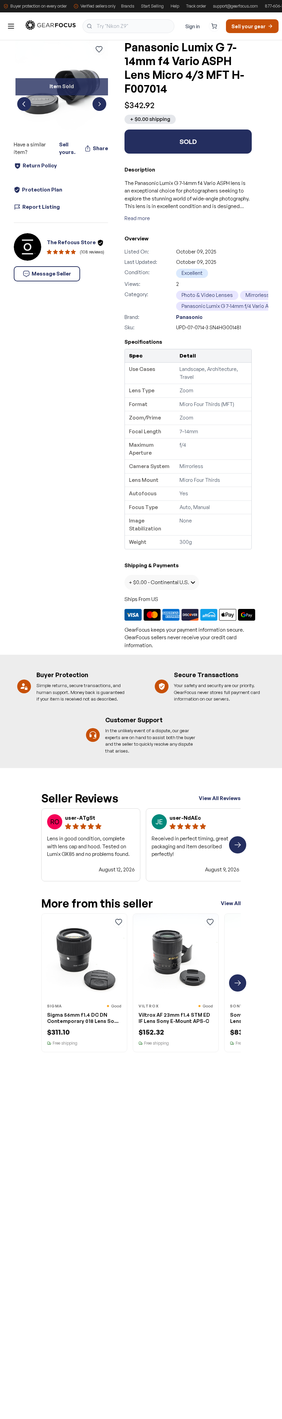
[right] (238, 845)
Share (100, 148)
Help (175, 6)
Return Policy (40, 165)
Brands (127, 6)
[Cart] (214, 26)
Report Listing (41, 207)
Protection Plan (42, 189)
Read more (137, 218)
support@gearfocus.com (235, 6)
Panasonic (189, 317)
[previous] (24, 104)
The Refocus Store (71, 242)
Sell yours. (67, 148)
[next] (99, 104)
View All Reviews (220, 798)
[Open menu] (11, 26)
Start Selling (152, 6)
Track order (196, 6)
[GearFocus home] (50, 26)
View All (231, 903)
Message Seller (51, 273)
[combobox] (128, 26)
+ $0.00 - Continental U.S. (159, 582)
